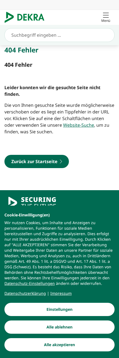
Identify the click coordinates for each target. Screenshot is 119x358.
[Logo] (26, 17)
